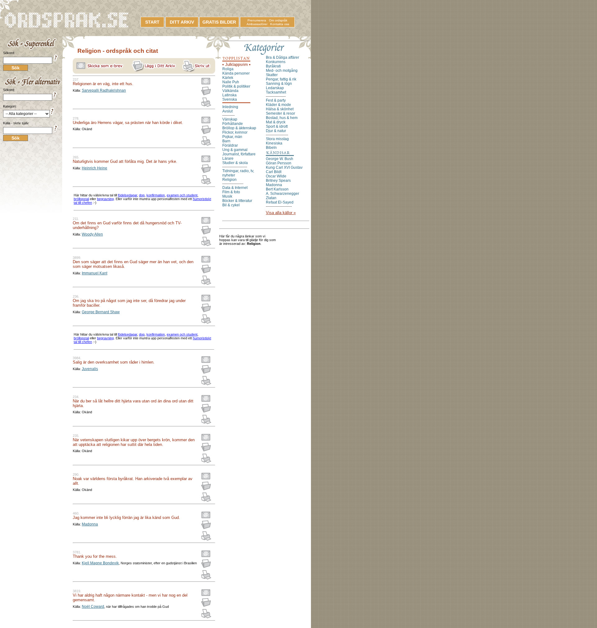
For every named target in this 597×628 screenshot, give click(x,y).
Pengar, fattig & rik (281, 79)
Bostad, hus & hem (282, 118)
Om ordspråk (278, 20)
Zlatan (271, 198)
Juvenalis (90, 369)
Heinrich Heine (94, 168)
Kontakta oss (279, 24)
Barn (226, 141)
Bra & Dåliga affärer (282, 57)
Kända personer (236, 73)
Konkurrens (275, 62)
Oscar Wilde (276, 176)
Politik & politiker (236, 86)
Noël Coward (93, 606)
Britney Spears (278, 180)
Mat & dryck (275, 122)
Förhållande (232, 123)
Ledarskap (275, 88)
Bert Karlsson (277, 189)
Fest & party (276, 100)
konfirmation (155, 195)
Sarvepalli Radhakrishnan (104, 90)
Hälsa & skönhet (280, 109)
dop (142, 195)
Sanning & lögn (279, 83)
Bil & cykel (231, 205)
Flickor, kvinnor (235, 132)
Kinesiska (274, 143)
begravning (105, 199)
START (152, 22)
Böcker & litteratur (237, 201)
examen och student (182, 195)
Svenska (229, 99)
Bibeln (271, 147)
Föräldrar (230, 145)
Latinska (229, 95)
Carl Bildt (273, 172)
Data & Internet (235, 188)
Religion (229, 179)
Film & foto (231, 192)
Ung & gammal (235, 150)
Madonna (90, 524)
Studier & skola (235, 163)
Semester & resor (280, 113)
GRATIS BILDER (219, 22)
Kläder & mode (278, 105)
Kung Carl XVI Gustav (284, 167)
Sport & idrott (277, 126)
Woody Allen (92, 234)
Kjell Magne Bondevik (100, 563)
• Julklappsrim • (236, 64)
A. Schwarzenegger (282, 193)
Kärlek (227, 78)
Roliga (228, 69)
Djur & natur (276, 131)
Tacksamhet (276, 92)
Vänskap (229, 119)
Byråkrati (273, 66)
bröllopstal (81, 199)
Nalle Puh (230, 82)
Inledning (230, 107)
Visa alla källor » (281, 212)
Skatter (272, 75)
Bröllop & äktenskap (239, 128)
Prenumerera (257, 20)
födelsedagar (127, 195)
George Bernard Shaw (101, 312)
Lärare (228, 158)
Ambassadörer (257, 24)
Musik (227, 196)
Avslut (227, 111)
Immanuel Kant (94, 273)
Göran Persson (278, 163)
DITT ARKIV (182, 22)
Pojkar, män (232, 137)
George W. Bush (279, 159)
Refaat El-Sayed (280, 202)
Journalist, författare (239, 154)
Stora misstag (277, 139)
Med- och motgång (282, 70)
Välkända (230, 91)
